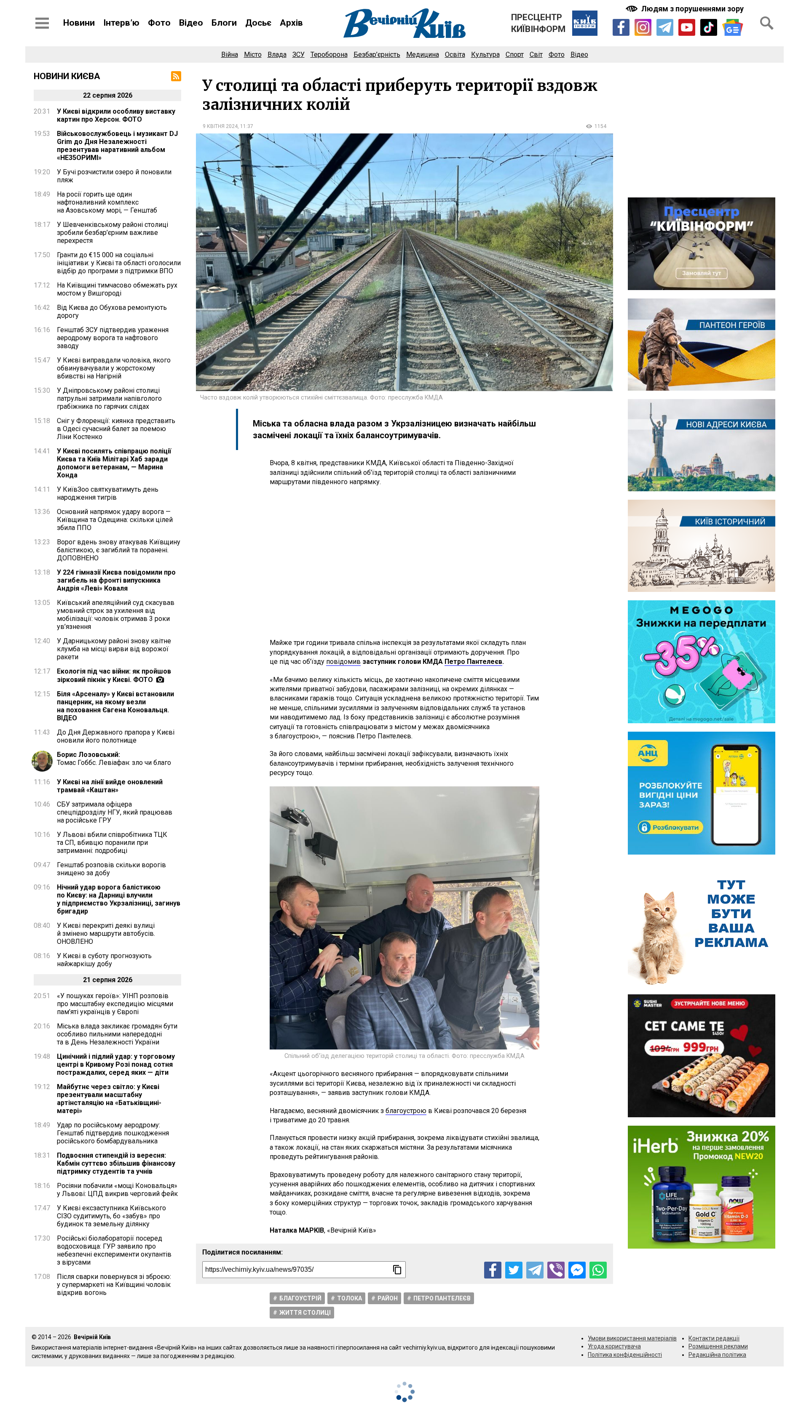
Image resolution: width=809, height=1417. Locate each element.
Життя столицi (305, 1312)
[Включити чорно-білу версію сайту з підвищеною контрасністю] (685, 8)
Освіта (455, 55)
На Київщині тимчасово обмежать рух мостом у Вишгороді (117, 289)
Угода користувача (614, 1346)
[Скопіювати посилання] (397, 1270)
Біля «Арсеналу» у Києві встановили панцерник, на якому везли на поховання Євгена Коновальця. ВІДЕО (115, 706)
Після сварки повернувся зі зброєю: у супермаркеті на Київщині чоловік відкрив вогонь (114, 1285)
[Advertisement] (404, 562)
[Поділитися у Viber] (556, 1270)
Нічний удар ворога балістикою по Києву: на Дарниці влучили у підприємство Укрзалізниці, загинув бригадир (118, 899)
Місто (253, 55)
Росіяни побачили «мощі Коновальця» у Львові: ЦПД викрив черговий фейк (117, 1190)
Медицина (422, 55)
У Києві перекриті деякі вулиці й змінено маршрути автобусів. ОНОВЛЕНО (106, 934)
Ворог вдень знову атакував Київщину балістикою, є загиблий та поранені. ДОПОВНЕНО (118, 550)
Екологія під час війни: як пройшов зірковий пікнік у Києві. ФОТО (114, 675)
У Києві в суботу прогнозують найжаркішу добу (104, 960)
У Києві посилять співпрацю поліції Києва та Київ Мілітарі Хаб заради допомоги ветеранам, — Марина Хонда (114, 463)
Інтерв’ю (121, 23)
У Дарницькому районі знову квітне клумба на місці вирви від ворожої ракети (114, 649)
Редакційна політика (717, 1354)
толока (349, 1298)
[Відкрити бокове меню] (42, 23)
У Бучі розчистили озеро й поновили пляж (114, 176)
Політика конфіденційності (625, 1354)
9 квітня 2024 (220, 126)
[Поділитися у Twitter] (513, 1270)
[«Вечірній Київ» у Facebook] (621, 27)
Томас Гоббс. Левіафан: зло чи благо (114, 759)
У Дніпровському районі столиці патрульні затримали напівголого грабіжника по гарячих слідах (109, 398)
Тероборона (329, 55)
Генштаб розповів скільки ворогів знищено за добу (111, 869)
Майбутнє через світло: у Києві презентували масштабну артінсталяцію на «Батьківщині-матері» (109, 1099)
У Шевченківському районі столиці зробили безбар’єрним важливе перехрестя (112, 233)
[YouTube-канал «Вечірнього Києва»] (686, 27)
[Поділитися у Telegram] (535, 1270)
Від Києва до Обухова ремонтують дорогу (112, 312)
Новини (79, 23)
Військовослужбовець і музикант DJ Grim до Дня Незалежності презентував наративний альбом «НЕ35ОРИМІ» (117, 146)
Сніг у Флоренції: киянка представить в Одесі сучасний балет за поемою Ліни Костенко (116, 429)
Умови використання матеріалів (632, 1338)
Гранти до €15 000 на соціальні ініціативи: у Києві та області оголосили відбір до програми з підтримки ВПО (119, 263)
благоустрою (406, 1111)
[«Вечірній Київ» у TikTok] (708, 27)
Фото (159, 23)
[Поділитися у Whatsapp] (598, 1270)
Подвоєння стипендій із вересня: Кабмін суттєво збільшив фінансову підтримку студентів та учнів (116, 1163)
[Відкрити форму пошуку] (766, 23)
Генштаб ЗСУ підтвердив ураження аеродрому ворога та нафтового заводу (113, 338)
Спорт (515, 55)
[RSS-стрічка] (176, 76)
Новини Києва (67, 76)
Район (388, 1298)
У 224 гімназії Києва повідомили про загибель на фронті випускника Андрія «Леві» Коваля (116, 580)
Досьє (258, 23)
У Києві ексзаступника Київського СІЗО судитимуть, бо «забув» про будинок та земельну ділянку (111, 1216)
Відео (191, 23)
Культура (485, 55)
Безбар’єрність (377, 55)
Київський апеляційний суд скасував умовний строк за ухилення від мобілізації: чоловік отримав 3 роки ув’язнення (115, 615)
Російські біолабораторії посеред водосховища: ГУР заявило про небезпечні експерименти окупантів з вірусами (114, 1250)
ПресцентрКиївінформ (538, 23)
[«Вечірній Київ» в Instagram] (643, 27)
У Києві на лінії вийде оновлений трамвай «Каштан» (110, 786)
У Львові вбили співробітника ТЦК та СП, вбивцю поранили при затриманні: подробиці (112, 843)
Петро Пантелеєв (442, 1298)
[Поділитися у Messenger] (577, 1270)
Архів (291, 23)
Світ (536, 55)
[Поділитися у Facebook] (492, 1270)
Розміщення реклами (718, 1346)
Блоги (224, 23)
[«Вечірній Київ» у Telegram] (664, 27)
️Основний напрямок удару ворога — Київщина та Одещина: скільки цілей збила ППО (115, 520)
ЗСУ (298, 55)
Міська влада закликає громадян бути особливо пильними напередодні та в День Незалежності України (117, 1034)
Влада (277, 55)
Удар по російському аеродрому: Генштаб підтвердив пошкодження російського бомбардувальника (113, 1133)
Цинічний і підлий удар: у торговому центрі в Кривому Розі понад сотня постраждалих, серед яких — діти (116, 1064)
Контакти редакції (713, 1338)
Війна (229, 55)
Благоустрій (300, 1298)
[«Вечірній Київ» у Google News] (732, 27)
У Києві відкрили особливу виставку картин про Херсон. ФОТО (116, 115)
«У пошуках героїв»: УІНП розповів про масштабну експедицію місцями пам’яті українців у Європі (115, 1004)
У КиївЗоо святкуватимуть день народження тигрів (107, 493)
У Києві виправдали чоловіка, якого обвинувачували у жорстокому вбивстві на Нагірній (114, 368)
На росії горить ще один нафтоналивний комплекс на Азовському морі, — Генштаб (107, 202)
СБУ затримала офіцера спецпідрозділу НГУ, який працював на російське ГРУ (114, 812)
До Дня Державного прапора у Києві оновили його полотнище (115, 736)
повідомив (343, 662)
